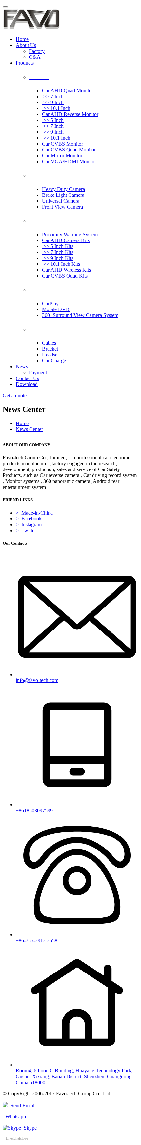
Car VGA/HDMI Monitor (69, 161)
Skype (29, 1128)
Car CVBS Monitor (62, 144)
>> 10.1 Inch (56, 108)
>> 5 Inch (53, 120)
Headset (50, 354)
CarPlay (50, 303)
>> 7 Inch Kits (57, 252)
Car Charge (54, 360)
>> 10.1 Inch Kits (61, 264)
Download (27, 384)
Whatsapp (14, 1116)
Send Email (21, 1105)
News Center (29, 429)
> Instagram (29, 524)
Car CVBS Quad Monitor (69, 149)
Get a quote (15, 395)
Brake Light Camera (63, 195)
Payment (38, 372)
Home (22, 39)
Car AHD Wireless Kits (66, 270)
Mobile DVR (56, 309)
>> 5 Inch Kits (57, 246)
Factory (37, 51)
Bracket (50, 349)
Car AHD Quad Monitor (67, 90)
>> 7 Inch (53, 96)
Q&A (35, 57)
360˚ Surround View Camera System (80, 315)
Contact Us (27, 378)
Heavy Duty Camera (63, 189)
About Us (26, 45)
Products (25, 63)
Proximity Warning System (70, 234)
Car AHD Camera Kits (66, 240)
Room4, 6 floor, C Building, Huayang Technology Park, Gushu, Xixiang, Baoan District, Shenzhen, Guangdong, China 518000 (74, 1076)
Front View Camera (62, 207)
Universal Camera (60, 201)
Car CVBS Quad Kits (65, 276)
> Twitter (26, 530)
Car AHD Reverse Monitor (70, 114)
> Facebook (29, 518)
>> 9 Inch (53, 102)
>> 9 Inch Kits (57, 258)
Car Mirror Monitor (62, 155)
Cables (49, 343)
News (22, 366)
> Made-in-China (34, 512)
